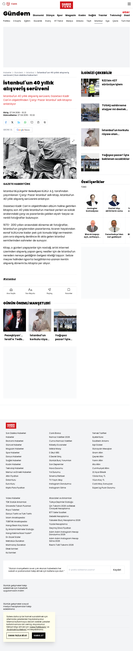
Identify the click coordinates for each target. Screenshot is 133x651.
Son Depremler (56, 464)
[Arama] (4, 4)
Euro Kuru (10, 483)
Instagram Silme (57, 487)
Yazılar (103, 15)
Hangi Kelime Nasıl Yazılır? (18, 533)
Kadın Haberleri (13, 464)
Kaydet (117, 569)
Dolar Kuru (11, 480)
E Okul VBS (54, 452)
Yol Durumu (54, 472)
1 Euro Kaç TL (98, 480)
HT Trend (58, 20)
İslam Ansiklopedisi (15, 517)
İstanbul (98, 20)
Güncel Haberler (14, 444)
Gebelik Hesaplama (59, 516)
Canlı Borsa (55, 433)
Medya (69, 20)
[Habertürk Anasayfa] (66, 4)
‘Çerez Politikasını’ (37, 626)
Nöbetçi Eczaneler (57, 444)
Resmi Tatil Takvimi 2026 (61, 544)
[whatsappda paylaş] (25, 122)
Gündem (16, 13)
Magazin (70, 15)
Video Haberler (13, 498)
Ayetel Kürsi (97, 437)
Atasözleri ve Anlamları (60, 498)
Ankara (79, 20)
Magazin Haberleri (15, 448)
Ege (107, 20)
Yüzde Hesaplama (58, 524)
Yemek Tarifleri (99, 433)
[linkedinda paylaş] (18, 122)
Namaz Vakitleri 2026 (59, 437)
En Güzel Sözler (13, 537)
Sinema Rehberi (57, 476)
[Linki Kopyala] (44, 122)
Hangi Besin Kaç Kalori (17, 525)
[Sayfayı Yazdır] (38, 122)
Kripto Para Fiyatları (15, 487)
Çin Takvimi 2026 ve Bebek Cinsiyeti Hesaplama (62, 507)
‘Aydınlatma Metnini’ (16, 629)
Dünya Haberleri (13, 456)
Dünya (50, 15)
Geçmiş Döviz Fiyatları (60, 528)
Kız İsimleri (11, 552)
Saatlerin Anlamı (100, 441)
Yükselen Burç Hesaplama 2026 (64, 520)
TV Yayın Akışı (55, 480)
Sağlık (92, 15)
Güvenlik (38, 20)
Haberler (7, 72)
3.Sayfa (17, 20)
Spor (60, 15)
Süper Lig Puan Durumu (103, 487)
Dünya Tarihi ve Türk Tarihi (19, 513)
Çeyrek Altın (97, 456)
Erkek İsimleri (12, 548)
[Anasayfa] (11, 426)
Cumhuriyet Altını (100, 468)
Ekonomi (38, 15)
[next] (75, 326)
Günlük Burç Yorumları (60, 460)
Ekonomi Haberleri (14, 441)
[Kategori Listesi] (129, 4)
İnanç (48, 20)
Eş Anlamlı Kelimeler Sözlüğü (20, 529)
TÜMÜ (83, 187)
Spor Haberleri (12, 452)
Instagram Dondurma (60, 483)
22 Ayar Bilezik (99, 472)
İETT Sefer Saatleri (57, 512)
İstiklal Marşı (55, 448)
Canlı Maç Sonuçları (102, 483)
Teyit (89, 20)
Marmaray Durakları (16, 544)
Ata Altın (96, 464)
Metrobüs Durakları (15, 541)
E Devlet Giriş (55, 456)
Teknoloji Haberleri (15, 468)
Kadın (82, 15)
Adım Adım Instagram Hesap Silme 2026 (63, 539)
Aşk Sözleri (97, 444)
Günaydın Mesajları (102, 448)
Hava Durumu (56, 468)
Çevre (115, 20)
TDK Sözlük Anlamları (16, 502)
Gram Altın (97, 452)
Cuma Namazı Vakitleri (60, 441)
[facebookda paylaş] (5, 122)
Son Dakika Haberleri (16, 433)
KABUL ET (39, 635)
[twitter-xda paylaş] (12, 122)
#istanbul (9, 279)
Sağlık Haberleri (13, 460)
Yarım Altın (97, 460)
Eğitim (27, 20)
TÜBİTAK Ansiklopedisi (16, 521)
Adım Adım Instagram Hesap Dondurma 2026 (63, 533)
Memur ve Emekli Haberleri (18, 472)
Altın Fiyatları (12, 476)
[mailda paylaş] (31, 122)
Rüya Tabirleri (12, 509)
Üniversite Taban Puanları (18, 505)
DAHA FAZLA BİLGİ (17, 635)
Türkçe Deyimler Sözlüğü (61, 502)
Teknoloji (115, 15)
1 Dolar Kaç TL (98, 476)
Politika (6, 20)
